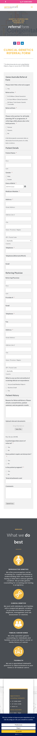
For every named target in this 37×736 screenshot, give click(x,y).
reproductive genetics (18, 569)
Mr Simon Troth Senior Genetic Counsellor (16, 103)
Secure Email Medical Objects (16, 384)
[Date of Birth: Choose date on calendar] (25, 187)
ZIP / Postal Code (11, 237)
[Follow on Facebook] (14, 43)
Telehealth (18, 660)
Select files (19, 429)
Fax (9, 390)
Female (9, 179)
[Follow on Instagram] (18, 43)
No (8, 133)
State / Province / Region (13, 230)
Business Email (12, 387)
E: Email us (14, 706)
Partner (9, 127)
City (7, 222)
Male (8, 176)
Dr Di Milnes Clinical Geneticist (16, 96)
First (7, 161)
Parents (9, 130)
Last (7, 168)
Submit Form (10, 503)
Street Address (10, 207)
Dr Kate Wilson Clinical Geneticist (17, 99)
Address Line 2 (10, 215)
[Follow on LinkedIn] (22, 43)
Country (8, 243)
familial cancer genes (18, 633)
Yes (8, 88)
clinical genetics (18, 603)
